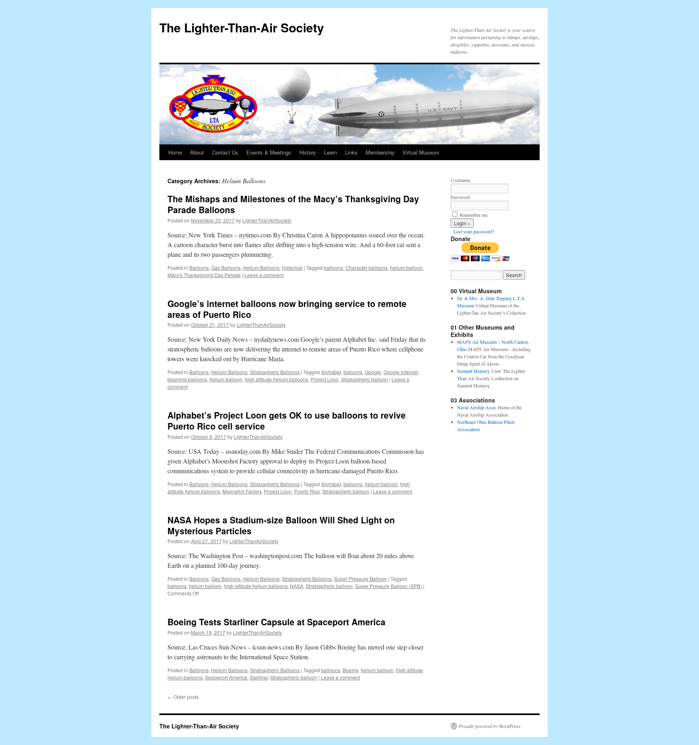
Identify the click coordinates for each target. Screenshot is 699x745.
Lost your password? (473, 231)
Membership (380, 152)
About (197, 152)
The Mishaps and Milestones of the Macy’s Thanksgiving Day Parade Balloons (293, 204)
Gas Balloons (226, 267)
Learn (330, 152)
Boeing (350, 670)
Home (175, 152)
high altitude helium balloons (276, 379)
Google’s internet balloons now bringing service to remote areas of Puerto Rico (287, 308)
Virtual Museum (420, 152)
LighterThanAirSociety (266, 220)
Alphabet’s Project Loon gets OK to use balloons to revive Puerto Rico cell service (286, 420)
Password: (461, 197)
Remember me (473, 215)
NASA (296, 585)
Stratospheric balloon (364, 379)
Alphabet (331, 371)
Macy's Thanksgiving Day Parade (204, 274)
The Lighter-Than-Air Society (241, 27)
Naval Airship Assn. (477, 407)
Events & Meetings (268, 152)
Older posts (183, 696)
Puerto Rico (307, 491)
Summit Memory (473, 371)
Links (351, 152)
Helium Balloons (261, 267)
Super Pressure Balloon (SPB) (388, 585)
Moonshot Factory (241, 491)
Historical (292, 267)
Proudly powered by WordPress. (490, 726)
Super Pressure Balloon (360, 578)
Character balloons (366, 267)
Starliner (259, 677)
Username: (461, 180)
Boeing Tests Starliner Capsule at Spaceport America (276, 622)
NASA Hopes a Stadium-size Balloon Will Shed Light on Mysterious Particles (281, 525)
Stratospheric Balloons (275, 371)
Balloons (199, 267)
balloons (333, 267)
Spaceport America (226, 677)
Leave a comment (264, 274)
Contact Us (225, 152)
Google (373, 371)
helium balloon (406, 267)
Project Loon (325, 379)
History (307, 152)
